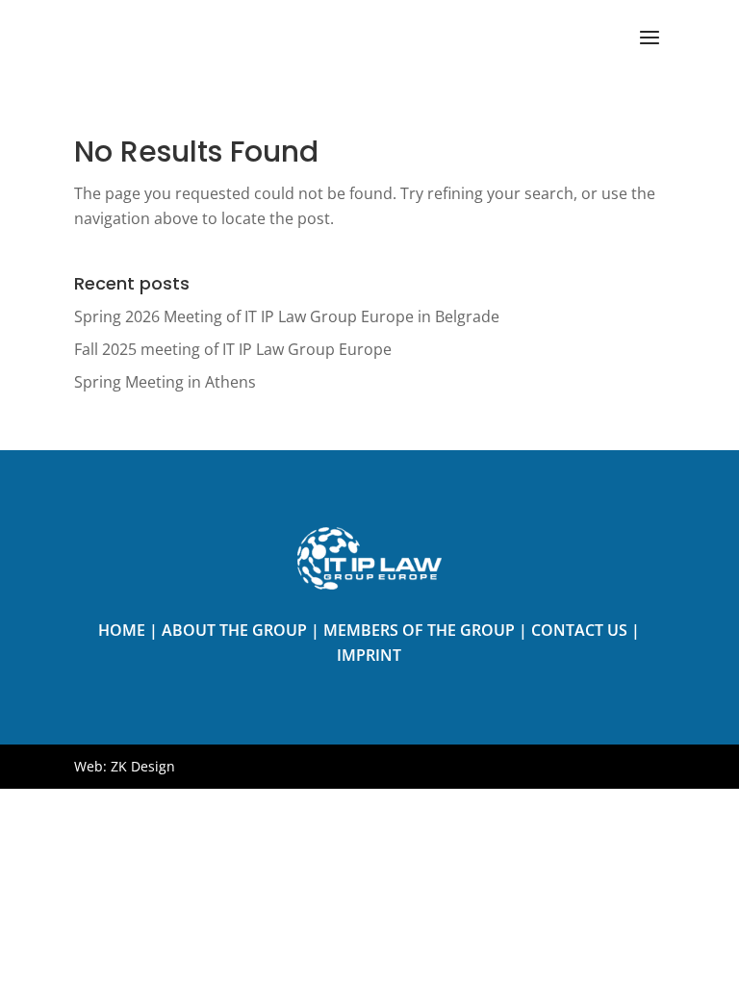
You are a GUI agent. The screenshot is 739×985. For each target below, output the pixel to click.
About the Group (234, 630)
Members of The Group (419, 630)
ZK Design (143, 766)
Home (121, 630)
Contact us (579, 630)
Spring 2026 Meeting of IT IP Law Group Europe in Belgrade (286, 316)
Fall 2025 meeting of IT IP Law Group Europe (233, 349)
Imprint (369, 655)
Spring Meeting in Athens (165, 381)
